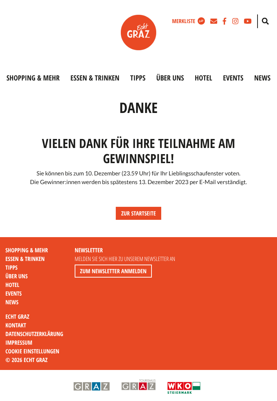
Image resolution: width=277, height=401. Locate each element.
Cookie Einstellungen (32, 351)
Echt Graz (17, 317)
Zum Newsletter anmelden (113, 271)
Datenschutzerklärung (34, 334)
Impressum (18, 342)
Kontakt (15, 325)
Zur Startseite (138, 213)
